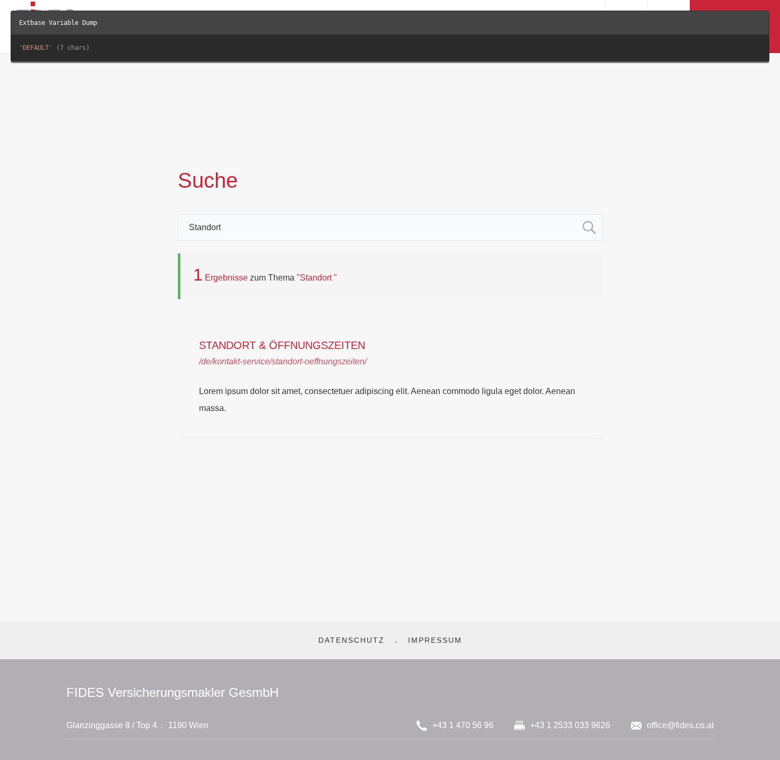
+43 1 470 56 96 (462, 725)
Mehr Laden (390, 377)
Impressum (435, 640)
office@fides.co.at (680, 725)
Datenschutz (351, 640)
